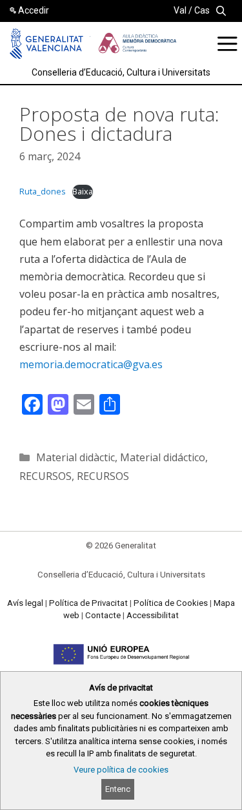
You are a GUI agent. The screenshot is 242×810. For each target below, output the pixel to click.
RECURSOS (45, 476)
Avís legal (25, 603)
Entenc (117, 789)
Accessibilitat (152, 615)
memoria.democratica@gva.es (91, 364)
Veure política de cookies (121, 769)
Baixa (82, 191)
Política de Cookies (171, 603)
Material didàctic (75, 457)
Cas (202, 10)
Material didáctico (162, 457)
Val (180, 10)
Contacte (103, 615)
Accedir (33, 10)
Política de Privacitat (88, 603)
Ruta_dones (42, 191)
